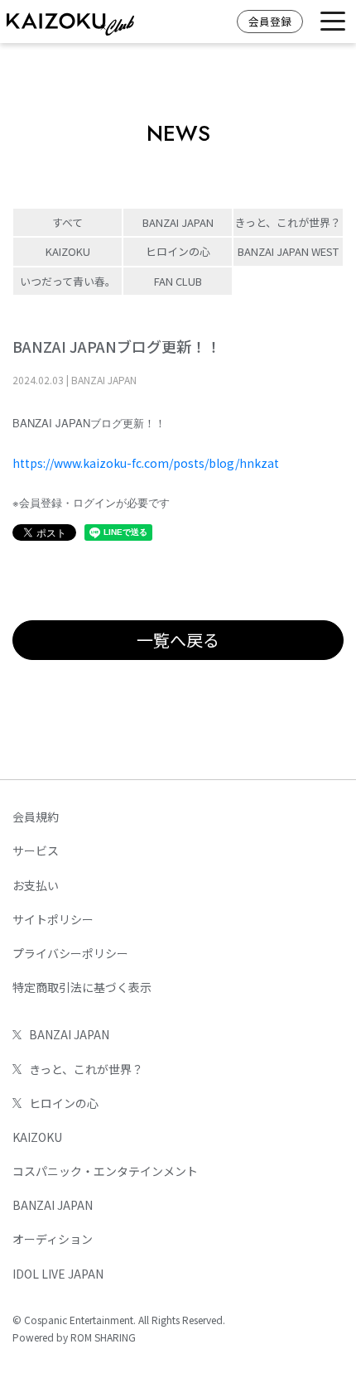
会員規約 (35, 816)
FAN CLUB (178, 281)
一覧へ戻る (178, 640)
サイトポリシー (53, 919)
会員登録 (269, 21)
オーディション (52, 1239)
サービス (35, 850)
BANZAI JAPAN (178, 222)
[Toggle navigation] (333, 21)
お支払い (35, 885)
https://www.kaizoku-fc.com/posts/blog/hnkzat (145, 463)
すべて (67, 222)
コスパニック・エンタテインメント (105, 1171)
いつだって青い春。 (68, 281)
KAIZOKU (68, 251)
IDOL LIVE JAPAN (57, 1273)
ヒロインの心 (178, 251)
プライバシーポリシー (70, 953)
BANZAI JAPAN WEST (288, 251)
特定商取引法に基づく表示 (82, 987)
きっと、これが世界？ (288, 222)
